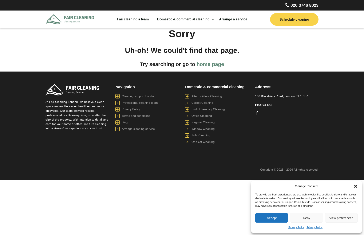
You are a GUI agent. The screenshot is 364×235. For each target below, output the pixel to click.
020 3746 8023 (303, 5)
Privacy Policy (296, 227)
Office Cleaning (201, 115)
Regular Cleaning (203, 122)
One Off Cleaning (203, 141)
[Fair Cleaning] (70, 19)
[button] (355, 186)
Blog (125, 122)
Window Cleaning (203, 128)
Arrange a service (233, 19)
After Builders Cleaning (206, 96)
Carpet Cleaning (202, 102)
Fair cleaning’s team (133, 19)
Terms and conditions (136, 115)
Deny (306, 218)
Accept (272, 218)
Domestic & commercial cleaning (183, 19)
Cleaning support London (138, 96)
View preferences (341, 218)
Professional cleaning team (140, 102)
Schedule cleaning (294, 19)
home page (210, 64)
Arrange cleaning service (138, 128)
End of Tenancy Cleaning (208, 109)
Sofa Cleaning (200, 135)
